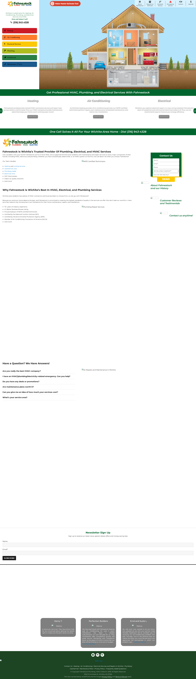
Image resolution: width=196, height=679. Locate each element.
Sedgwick (129, 578)
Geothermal (11, 57)
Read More (32, 117)
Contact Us (68, 666)
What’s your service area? (15, 397)
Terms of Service (121, 677)
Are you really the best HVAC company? (22, 371)
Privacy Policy (100, 669)
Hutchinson (79, 598)
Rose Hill (129, 575)
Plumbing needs (10, 171)
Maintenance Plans (86, 669)
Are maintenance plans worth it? (18, 387)
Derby (51, 598)
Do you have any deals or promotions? (21, 381)
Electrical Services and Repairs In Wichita (108, 666)
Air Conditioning (13, 37)
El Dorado (78, 578)
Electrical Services (14, 44)
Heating (10, 31)
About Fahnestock (139, 4)
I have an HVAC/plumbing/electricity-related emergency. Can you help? (36, 376)
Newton (103, 588)
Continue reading (88, 644)
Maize (102, 578)
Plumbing (10, 51)
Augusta (52, 581)
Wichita (128, 591)
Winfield (129, 595)
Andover (52, 578)
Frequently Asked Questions (116, 669)
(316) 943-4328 (21, 22)
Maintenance (14, 64)
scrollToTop (190, 673)
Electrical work (9, 174)
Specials (190, 4)
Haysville (78, 595)
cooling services (19, 166)
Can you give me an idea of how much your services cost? (30, 392)
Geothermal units (10, 169)
